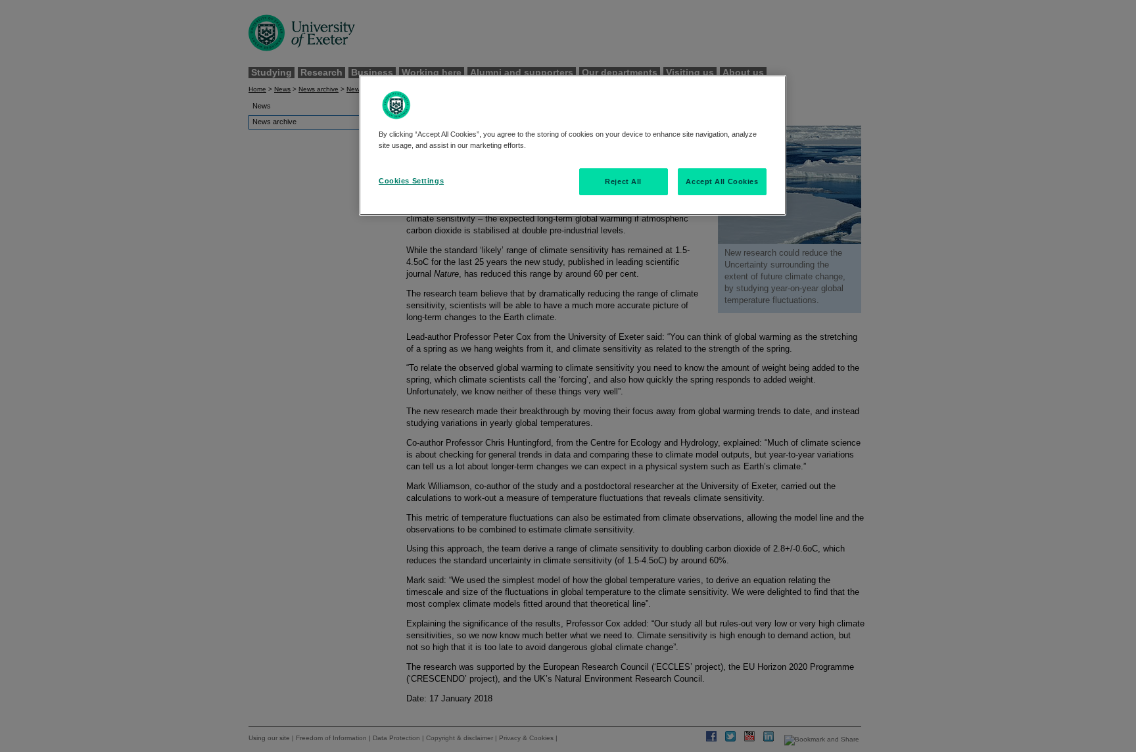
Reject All (623, 181)
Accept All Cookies (722, 181)
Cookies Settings (411, 181)
